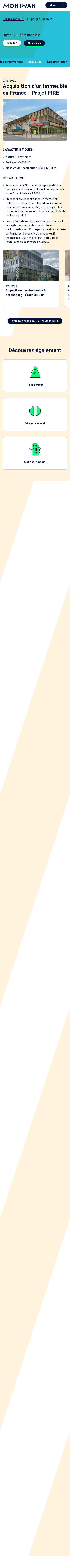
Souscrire (34, 43)
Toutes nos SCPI (13, 19)
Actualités (35, 61)
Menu (53, 5)
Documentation (57, 61)
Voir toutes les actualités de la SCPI (35, 321)
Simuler (12, 42)
